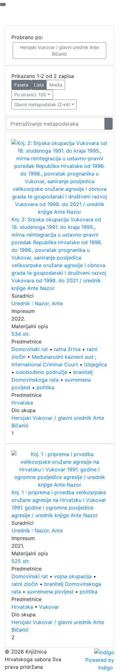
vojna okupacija (73, 576)
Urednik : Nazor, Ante (37, 303)
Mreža (55, 84)
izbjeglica (95, 364)
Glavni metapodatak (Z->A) (42, 104)
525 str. (20, 561)
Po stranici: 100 (30, 94)
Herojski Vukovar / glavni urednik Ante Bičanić (59, 51)
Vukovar (49, 607)
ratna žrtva (67, 349)
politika (45, 387)
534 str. (20, 334)
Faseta (21, 84)
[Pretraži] (108, 124)
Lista (39, 84)
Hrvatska (22, 402)
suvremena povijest (50, 591)
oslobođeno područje (41, 372)
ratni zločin (24, 584)
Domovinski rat (29, 349)
